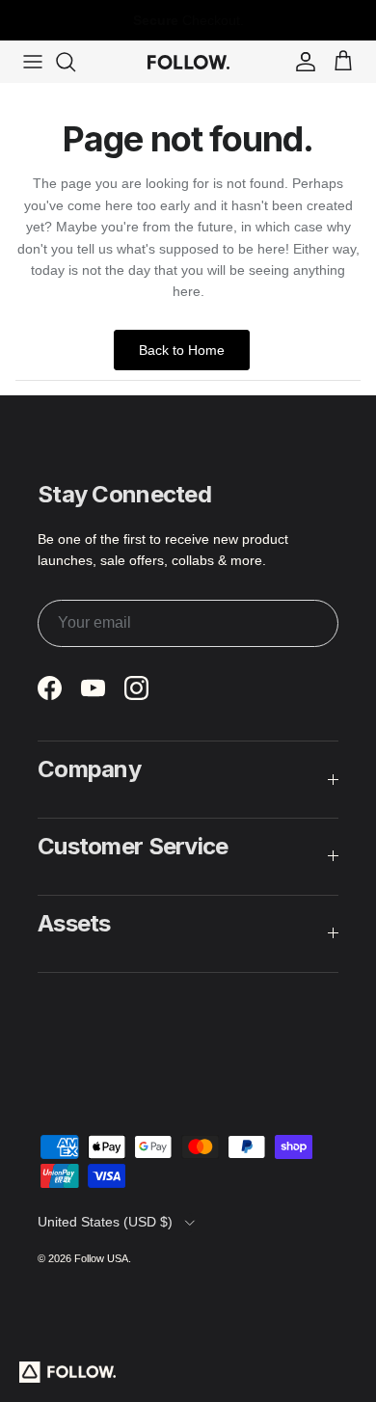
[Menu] (33, 61)
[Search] (75, 61)
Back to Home (182, 350)
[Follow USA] (188, 61)
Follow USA (101, 1258)
